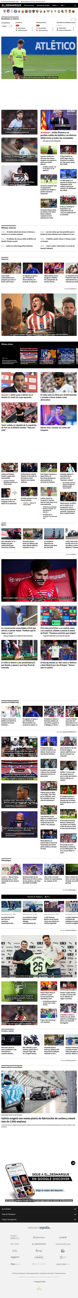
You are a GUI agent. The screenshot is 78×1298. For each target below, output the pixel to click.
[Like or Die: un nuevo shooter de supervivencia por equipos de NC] (54, 869)
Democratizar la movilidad (11, 1115)
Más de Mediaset (8, 1214)
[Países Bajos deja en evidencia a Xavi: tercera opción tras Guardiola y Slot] (49, 986)
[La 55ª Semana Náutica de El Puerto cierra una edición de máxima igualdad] (54, 906)
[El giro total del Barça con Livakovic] (49, 1013)
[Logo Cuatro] (63, 1237)
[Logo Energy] (39, 1250)
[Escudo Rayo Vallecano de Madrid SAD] (48, 11)
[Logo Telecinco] (39, 1237)
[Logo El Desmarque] (39, 1244)
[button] (19, 175)
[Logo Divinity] (15, 1244)
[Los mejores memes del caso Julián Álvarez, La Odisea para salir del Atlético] (39, 314)
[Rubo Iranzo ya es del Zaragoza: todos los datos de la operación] (9, 493)
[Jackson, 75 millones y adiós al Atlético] (19, 148)
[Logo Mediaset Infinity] (15, 1237)
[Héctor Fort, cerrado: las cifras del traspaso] (59, 415)
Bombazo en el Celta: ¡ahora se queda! (34, 1)
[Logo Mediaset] (39, 1229)
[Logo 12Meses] (63, 1257)
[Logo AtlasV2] (14, 1264)
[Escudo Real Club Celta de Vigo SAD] (12, 11)
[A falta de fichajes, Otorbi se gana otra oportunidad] (9, 467)
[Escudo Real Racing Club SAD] (44, 11)
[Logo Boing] (15, 1250)
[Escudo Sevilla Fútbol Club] (66, 11)
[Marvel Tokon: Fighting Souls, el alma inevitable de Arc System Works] (11, 869)
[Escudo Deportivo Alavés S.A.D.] (15, 11)
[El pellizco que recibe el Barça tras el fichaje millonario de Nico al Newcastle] (49, 763)
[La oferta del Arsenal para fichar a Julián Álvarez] (39, 58)
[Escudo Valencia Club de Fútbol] (69, 11)
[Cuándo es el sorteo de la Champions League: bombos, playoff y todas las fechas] (19, 991)
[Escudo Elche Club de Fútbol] (19, 11)
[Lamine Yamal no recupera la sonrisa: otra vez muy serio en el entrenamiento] (49, 491)
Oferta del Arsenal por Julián (11, 1)
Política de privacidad (32, 1273)
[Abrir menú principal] (75, 5)
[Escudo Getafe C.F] (30, 11)
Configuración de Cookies (47, 1273)
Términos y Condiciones (18, 1273)
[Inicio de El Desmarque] (11, 5)
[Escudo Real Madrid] (58, 11)
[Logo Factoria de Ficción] (63, 1244)
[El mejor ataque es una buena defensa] (29, 491)
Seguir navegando (9, 1219)
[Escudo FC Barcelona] (26, 11)
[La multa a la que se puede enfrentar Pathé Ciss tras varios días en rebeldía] (19, 1015)
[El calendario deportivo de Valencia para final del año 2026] (54, 533)
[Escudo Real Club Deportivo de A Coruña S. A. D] (51, 11)
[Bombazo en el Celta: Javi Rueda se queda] (19, 120)
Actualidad (6, 1209)
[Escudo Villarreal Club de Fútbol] (73, 11)
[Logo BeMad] (63, 1250)
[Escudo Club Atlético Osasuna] (40, 11)
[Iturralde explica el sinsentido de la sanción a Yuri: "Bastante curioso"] (68, 467)
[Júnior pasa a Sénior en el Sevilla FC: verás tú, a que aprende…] (19, 382)
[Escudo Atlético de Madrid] (8, 11)
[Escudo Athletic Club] (4, 11)
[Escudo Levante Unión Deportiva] (33, 11)
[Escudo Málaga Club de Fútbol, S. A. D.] (37, 11)
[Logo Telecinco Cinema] (39, 1257)
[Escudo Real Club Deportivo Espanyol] (22, 11)
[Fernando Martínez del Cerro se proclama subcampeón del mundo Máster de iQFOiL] (11, 906)
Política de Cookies (60, 1273)
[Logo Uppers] (15, 1257)
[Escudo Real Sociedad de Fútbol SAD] (62, 11)
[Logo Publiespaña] (39, 1264)
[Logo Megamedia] (40, 1282)
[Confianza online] (39, 1291)
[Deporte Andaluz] (11, 914)
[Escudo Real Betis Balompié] (55, 11)
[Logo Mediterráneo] (63, 1264)
